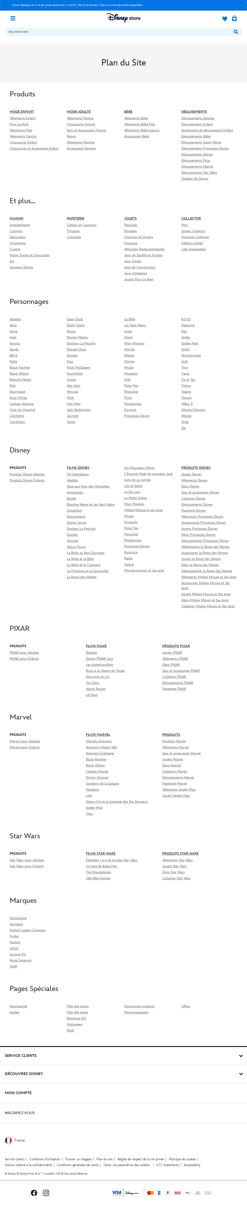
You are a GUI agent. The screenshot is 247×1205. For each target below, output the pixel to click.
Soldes (14, 1012)
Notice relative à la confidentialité (28, 1165)
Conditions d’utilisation (44, 1159)
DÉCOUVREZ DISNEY (24, 1074)
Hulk (70, 398)
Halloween (74, 1024)
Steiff (13, 966)
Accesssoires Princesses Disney (203, 523)
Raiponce (188, 325)
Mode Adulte (79, 112)
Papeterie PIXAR (174, 689)
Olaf (127, 380)
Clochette (17, 416)
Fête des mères (78, 1006)
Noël (70, 1030)
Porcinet (130, 410)
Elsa (70, 361)
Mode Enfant (22, 112)
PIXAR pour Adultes (24, 653)
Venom (186, 398)
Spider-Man (190, 343)
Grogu (71, 380)
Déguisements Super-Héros (201, 142)
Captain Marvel (97, 771)
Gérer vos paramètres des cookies (126, 1165)
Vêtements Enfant (23, 118)
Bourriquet (18, 392)
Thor (184, 368)
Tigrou (186, 386)
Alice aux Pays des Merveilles (88, 486)
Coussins (16, 231)
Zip (183, 428)
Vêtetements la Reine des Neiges (205, 547)
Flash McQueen (78, 368)
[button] (123, 93)
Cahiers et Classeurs (81, 225)
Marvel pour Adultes (25, 741)
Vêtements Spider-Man (179, 790)
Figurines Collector (195, 237)
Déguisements (194, 112)
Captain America (22, 404)
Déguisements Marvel (197, 167)
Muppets (130, 374)
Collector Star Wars (176, 878)
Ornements (18, 243)
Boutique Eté (76, 1018)
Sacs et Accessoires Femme (86, 130)
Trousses (73, 231)
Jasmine (72, 416)
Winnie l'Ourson (193, 410)
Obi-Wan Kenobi (98, 878)
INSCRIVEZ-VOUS (20, 1113)
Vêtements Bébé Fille (139, 124)
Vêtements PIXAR (175, 659)
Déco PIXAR (171, 665)
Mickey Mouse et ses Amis (143, 510)
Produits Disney (196, 468)
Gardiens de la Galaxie (102, 784)
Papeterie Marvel (174, 784)
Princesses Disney (137, 416)
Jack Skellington (79, 410)
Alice (13, 325)
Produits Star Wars (180, 854)
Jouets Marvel (172, 759)
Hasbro (15, 942)
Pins (184, 225)
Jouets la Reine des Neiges (201, 559)
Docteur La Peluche (81, 343)
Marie (128, 337)
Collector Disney (193, 498)
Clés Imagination (193, 249)
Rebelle (91, 653)
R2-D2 (186, 319)
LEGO (14, 948)
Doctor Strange (97, 777)
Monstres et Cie (97, 677)
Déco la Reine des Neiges (200, 565)
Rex (184, 331)
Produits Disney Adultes (27, 474)
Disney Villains (77, 337)
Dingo (71, 331)
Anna (13, 331)
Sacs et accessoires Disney (200, 492)
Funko (14, 936)
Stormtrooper (191, 355)
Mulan (129, 368)
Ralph (128, 558)
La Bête (129, 319)
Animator (16, 924)
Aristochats (75, 492)
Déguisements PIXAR (177, 683)
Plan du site (104, 1159)
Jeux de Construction (140, 267)
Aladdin (15, 319)
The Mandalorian (98, 872)
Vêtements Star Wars (177, 860)
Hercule (72, 392)
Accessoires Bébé (136, 136)
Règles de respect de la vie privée (140, 1159)
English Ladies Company (27, 930)
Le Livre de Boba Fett (101, 866)
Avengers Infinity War (101, 747)
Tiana (185, 374)
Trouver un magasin (78, 1159)
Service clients (15, 1159)
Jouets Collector (193, 231)
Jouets (130, 218)
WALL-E (187, 404)
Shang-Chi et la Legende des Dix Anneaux (117, 802)
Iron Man (74, 404)
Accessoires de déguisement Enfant (207, 130)
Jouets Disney (191, 474)
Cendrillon (17, 422)
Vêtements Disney (194, 480)
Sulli (184, 361)
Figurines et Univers (138, 237)
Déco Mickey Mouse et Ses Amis (205, 600)
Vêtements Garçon (23, 136)
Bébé (128, 112)
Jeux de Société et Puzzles (143, 255)
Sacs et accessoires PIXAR (181, 671)
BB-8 (13, 355)
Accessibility (192, 1165)
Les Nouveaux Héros (139, 468)
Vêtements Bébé (136, 118)
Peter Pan (131, 386)
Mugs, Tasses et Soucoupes (30, 255)
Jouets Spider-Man (176, 796)
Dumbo (72, 355)
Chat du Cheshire (22, 410)
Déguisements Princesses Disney (205, 148)
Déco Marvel (171, 765)
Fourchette (75, 374)
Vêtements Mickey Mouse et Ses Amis (209, 577)
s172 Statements (167, 1165)
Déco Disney (190, 486)
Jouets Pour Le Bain (139, 279)
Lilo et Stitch (133, 486)
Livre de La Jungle (137, 480)
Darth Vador (76, 325)
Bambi (14, 349)
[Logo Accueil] (123, 18)
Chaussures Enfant (23, 142)
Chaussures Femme (81, 124)
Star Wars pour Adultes (27, 860)
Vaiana (186, 392)
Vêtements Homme (81, 142)
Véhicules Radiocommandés (144, 249)
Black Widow (19, 374)
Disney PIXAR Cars (99, 659)
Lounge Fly (18, 954)
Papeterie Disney (193, 511)
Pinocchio (131, 392)
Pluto (128, 398)
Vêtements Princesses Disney (202, 517)
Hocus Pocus (76, 547)
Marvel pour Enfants (25, 747)
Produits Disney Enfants (27, 480)
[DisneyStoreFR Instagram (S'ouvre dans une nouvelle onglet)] (46, 1193)
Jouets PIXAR (172, 653)
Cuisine (15, 249)
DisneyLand (18, 918)
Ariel (13, 337)
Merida (129, 349)
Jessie (71, 422)
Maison (16, 218)
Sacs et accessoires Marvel (181, 753)
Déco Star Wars (173, 872)
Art (12, 261)
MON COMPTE (18, 1093)
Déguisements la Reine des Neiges (206, 571)
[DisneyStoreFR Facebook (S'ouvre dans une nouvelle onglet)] (34, 1193)
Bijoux (71, 136)
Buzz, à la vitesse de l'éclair (105, 671)
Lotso (128, 331)
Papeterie (75, 218)
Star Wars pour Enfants (27, 866)
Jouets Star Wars (174, 866)
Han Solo (73, 386)
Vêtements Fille (21, 130)
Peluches (130, 225)
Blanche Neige (20, 380)
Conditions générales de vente (78, 1165)
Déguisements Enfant (197, 124)
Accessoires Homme (81, 148)
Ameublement (20, 225)
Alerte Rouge (95, 689)
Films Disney (78, 468)
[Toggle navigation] (15, 18)
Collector (191, 218)
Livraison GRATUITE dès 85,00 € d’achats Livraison (92, 5)
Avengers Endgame (100, 753)
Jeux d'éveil (132, 261)
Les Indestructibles (99, 665)
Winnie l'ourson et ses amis (144, 570)
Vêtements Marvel (175, 747)
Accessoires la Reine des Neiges (204, 553)
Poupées (130, 231)
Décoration (18, 237)
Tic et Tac (188, 380)
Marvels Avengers (99, 741)
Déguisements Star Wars (199, 173)
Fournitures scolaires (139, 1006)
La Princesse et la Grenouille (88, 571)
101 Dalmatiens (78, 474)
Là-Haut (92, 695)
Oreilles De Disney (194, 179)
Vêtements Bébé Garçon (142, 130)
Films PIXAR (96, 646)
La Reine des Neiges (81, 577)
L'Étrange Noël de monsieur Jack (148, 474)
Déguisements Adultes (197, 118)
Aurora (15, 343)
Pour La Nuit (19, 124)
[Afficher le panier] (234, 19)
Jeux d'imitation (135, 273)
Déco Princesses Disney (198, 535)
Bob (13, 386)
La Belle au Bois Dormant (85, 553)
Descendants (76, 517)
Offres (185, 1006)
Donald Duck (76, 349)
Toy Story (92, 683)
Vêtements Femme (80, 118)
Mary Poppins (134, 343)
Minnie (129, 361)
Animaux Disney (21, 267)
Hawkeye (92, 790)
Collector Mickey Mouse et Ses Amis (208, 606)
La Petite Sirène (135, 498)
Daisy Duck (75, 319)
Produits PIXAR (176, 646)
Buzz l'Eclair (18, 398)
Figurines (130, 243)
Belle (13, 361)
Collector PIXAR (174, 677)
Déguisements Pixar (195, 160)
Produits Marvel (174, 741)
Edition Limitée (192, 243)
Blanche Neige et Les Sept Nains (91, 504)
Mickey (129, 355)
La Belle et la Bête (80, 559)
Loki (89, 796)
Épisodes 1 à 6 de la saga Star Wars (111, 860)
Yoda (185, 422)
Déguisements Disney (197, 154)
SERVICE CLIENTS (21, 1056)
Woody (186, 416)
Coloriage (74, 237)
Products (171, 735)
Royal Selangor (21, 960)
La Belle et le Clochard (83, 565)
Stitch (185, 349)
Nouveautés (18, 1006)
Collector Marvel (174, 771)
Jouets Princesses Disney (199, 529)
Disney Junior (77, 523)
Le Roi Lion (132, 492)
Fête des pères (77, 1012)
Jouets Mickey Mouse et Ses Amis (206, 594)
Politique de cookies (182, 1159)
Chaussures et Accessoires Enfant (34, 148)
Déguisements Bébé (196, 136)
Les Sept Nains (135, 325)
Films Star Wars (101, 854)
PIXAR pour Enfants (24, 659)
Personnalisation (136, 1012)
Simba (185, 337)
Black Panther (20, 368)
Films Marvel (98, 735)
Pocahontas (132, 404)
